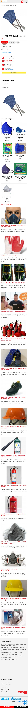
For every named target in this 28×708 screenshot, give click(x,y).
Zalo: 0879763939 (21, 706)
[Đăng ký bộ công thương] (16, 698)
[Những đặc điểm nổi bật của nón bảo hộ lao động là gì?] (14, 416)
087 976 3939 (10, 69)
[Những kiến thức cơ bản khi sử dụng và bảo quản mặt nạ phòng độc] (14, 531)
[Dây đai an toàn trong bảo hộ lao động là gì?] (13, 272)
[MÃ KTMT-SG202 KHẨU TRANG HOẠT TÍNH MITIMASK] (7, 148)
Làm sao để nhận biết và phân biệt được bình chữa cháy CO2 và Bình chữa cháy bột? (13, 456)
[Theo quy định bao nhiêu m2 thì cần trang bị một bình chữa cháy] (13, 328)
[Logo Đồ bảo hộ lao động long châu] (4, 1)
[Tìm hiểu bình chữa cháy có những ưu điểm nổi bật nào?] (13, 504)
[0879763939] (25, 702)
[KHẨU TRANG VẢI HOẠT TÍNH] (20, 148)
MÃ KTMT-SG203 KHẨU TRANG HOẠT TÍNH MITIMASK (20, 136)
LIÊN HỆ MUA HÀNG (6, 52)
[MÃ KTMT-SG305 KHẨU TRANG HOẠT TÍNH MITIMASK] (7, 169)
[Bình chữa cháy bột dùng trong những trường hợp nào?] (14, 475)
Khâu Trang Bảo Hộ (11, 5)
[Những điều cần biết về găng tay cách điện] (14, 244)
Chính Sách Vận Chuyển (6, 684)
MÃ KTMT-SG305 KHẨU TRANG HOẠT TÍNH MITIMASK (7, 177)
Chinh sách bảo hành (5, 682)
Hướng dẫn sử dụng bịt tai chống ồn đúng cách (13, 311)
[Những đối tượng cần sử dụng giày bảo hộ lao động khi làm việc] (14, 358)
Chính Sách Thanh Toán (6, 686)
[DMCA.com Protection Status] (5, 698)
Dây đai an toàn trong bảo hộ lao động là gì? (13, 282)
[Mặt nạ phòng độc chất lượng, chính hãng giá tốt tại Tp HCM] (13, 559)
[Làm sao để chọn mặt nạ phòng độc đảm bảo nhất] (13, 617)
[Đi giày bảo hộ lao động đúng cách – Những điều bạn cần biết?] (13, 387)
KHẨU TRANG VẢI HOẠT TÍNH (20, 156)
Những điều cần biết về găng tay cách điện (12, 255)
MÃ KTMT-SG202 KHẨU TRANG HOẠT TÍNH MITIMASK (7, 157)
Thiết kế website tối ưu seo (21, 701)
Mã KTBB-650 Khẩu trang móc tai (7, 197)
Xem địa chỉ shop (14, 72)
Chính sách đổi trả (4, 691)
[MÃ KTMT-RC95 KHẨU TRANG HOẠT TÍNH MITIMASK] (20, 169)
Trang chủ (3, 5)
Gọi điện (7, 706)
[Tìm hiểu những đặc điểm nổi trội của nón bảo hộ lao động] (14, 588)
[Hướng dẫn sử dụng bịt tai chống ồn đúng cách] (14, 300)
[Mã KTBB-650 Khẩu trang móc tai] (7, 190)
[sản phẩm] (25, 692)
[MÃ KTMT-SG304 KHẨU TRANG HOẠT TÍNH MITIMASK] (7, 128)
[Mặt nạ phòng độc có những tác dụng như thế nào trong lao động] (13, 215)
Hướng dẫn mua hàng (5, 689)
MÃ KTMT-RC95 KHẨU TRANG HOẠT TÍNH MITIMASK (20, 177)
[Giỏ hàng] (22, 1)
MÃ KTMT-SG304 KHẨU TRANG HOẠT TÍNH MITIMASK (7, 136)
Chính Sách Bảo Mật (5, 687)
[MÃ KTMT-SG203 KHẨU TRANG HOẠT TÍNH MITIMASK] (20, 128)
